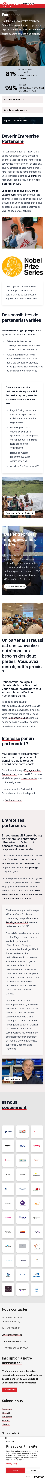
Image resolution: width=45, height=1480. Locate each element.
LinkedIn (6, 1424)
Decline (33, 1470)
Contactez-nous (13, 800)
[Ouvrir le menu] (41, 3)
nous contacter (29, 778)
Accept (15, 1470)
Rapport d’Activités (18, 717)
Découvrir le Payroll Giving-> (19, 513)
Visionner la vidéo (14, 586)
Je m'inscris (9, 1389)
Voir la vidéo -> (13, 1079)
